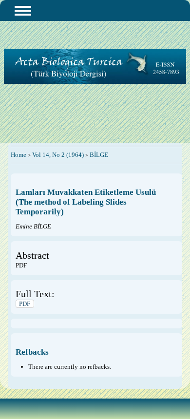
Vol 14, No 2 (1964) (58, 154)
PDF (24, 303)
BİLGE (99, 154)
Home (18, 154)
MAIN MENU (23, 11)
